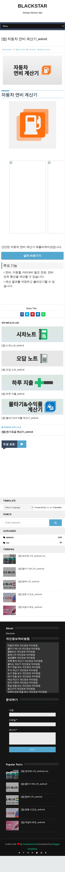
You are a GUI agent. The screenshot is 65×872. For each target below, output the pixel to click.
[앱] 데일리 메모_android (30, 607)
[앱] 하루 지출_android (13, 393)
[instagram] (28, 852)
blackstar (32, 6)
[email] (36, 852)
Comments (45, 49)
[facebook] (23, 852)
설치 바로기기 (32, 255)
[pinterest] (45, 852)
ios (7, 543)
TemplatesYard (30, 844)
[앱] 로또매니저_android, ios (31, 555)
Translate (57, 507)
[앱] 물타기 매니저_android (31, 568)
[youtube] (41, 852)
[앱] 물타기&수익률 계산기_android (20, 417)
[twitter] (19, 852)
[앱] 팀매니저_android (28, 581)
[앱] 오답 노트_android (13, 369)
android (32, 49)
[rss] (32, 852)
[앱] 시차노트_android (13, 345)
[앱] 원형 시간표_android (30, 594)
